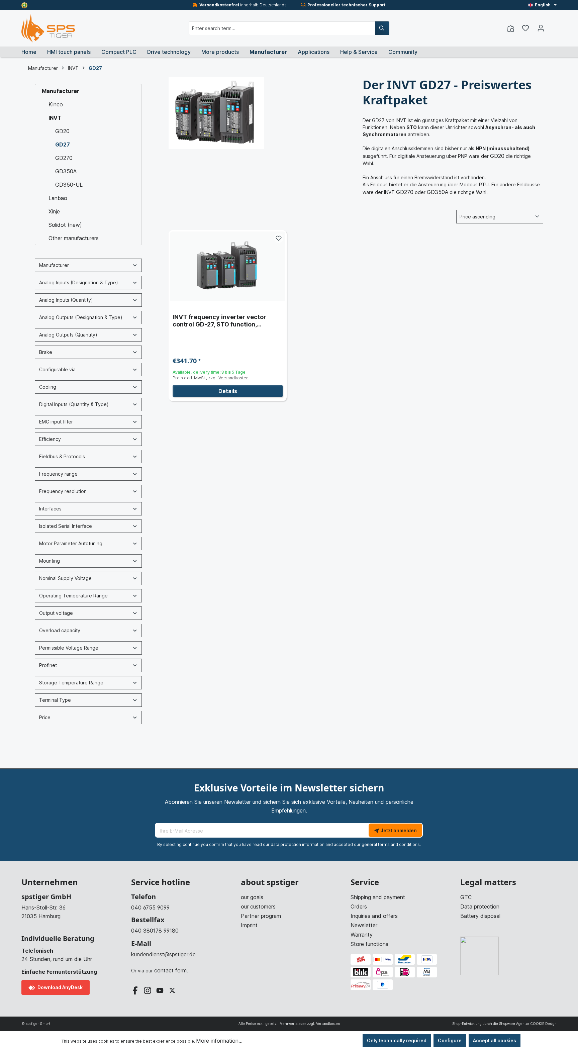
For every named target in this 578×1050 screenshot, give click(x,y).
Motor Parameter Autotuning (70, 543)
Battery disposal (480, 916)
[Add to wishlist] (278, 238)
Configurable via (57, 369)
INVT (55, 117)
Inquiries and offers (374, 916)
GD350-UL (69, 184)
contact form (170, 970)
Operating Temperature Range (73, 595)
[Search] (382, 28)
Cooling (47, 387)
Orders (359, 906)
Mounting (49, 561)
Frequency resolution (63, 491)
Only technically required (396, 1040)
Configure (450, 1040)
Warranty (362, 934)
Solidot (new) (65, 224)
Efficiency (50, 439)
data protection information (297, 844)
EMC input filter (56, 421)
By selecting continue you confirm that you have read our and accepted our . (289, 844)
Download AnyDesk (59, 987)
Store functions (369, 944)
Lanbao (58, 198)
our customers (258, 906)
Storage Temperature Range (71, 682)
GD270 (64, 158)
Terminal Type (55, 700)
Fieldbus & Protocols (62, 456)
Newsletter (364, 925)
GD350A (66, 171)
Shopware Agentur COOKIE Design (528, 1024)
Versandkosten (233, 377)
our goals (252, 897)
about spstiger (270, 882)
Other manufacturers (74, 238)
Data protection (479, 906)
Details (227, 391)
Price (45, 717)
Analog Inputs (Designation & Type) (78, 282)
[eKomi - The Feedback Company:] (24, 4)
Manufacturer (60, 91)
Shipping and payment (378, 897)
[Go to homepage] (48, 28)
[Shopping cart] (553, 26)
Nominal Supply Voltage (65, 578)
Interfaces (50, 508)
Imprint (249, 925)
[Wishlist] (525, 28)
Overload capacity (59, 630)
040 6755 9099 (150, 907)
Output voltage (56, 613)
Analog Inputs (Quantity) (66, 300)
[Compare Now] (510, 28)
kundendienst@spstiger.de (163, 954)
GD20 (62, 131)
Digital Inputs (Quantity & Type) (74, 404)
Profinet (48, 665)
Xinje (54, 211)
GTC (466, 897)
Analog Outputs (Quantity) (68, 335)
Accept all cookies (494, 1040)
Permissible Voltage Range (68, 648)
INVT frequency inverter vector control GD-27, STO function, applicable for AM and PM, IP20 (219, 320)
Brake (45, 352)
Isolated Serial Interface (65, 526)
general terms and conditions (391, 844)
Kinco (56, 104)
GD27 (62, 144)
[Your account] (541, 28)
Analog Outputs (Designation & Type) (80, 317)
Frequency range (58, 474)
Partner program (261, 916)
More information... (219, 1040)
